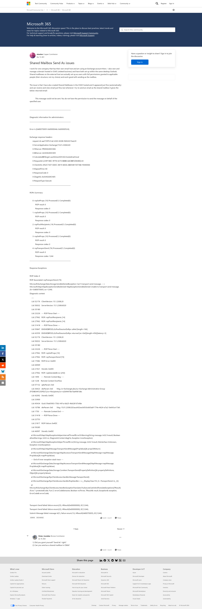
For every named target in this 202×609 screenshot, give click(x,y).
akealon (40, 54)
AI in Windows (14, 591)
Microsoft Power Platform (108, 587)
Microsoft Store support (48, 580)
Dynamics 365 (105, 580)
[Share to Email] (124, 560)
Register (164, 3)
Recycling (163, 605)
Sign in (140, 62)
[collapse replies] (27, 535)
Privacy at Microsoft (168, 584)
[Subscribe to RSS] (120, 560)
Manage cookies (123, 605)
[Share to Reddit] (112, 560)
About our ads (172, 605)
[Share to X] (108, 560)
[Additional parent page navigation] (47, 10)
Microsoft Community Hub (35, 10)
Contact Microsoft (104, 605)
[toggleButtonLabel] (173, 10)
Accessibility (166, 595)
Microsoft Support (87, 35)
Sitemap (94, 605)
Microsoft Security (106, 576)
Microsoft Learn (137, 580)
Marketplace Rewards (139, 595)
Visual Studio (136, 599)
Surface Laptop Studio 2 (16, 580)
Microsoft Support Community (85, 33)
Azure (134, 572)
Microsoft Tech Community (140, 587)
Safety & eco (153, 605)
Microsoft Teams (105, 591)
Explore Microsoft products (17, 595)
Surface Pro (13, 572)
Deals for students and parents (81, 595)
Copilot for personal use (17, 587)
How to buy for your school (79, 587)
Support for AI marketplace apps (142, 584)
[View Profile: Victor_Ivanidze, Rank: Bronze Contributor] (34, 537)
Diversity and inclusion (169, 591)
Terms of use (134, 605)
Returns (44, 584)
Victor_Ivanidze (44, 536)
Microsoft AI (104, 572)
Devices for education (78, 576)
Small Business (105, 599)
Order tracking (46, 587)
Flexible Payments (47, 599)
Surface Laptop (14, 576)
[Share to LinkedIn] (101, 560)
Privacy (114, 605)
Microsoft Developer (138, 576)
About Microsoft (167, 576)
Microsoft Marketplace (139, 591)
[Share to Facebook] (105, 560)
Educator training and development (82, 591)
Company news (167, 580)
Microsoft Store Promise (49, 595)
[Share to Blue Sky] (116, 560)
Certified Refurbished (48, 591)
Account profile (46, 572)
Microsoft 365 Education (79, 584)
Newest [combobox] (121, 529)
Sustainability (167, 599)
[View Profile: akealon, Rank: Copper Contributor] (33, 55)
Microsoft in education (78, 572)
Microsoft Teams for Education (80, 580)
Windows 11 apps (15, 599)
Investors (165, 587)
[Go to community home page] (28, 3)
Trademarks (144, 605)
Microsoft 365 (55, 10)
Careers (165, 572)
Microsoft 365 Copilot (107, 595)
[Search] (157, 3)
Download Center (47, 576)
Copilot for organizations (17, 584)
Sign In (171, 3)
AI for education (76, 599)
